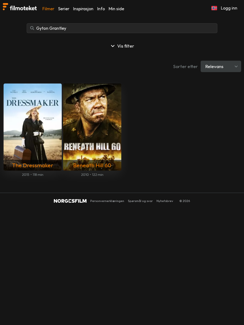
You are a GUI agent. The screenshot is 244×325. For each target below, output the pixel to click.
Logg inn (229, 8)
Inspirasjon (83, 8)
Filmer (48, 8)
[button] (214, 8)
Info (101, 8)
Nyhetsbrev (165, 201)
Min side (116, 8)
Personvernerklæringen (107, 201)
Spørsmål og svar (140, 201)
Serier (63, 8)
